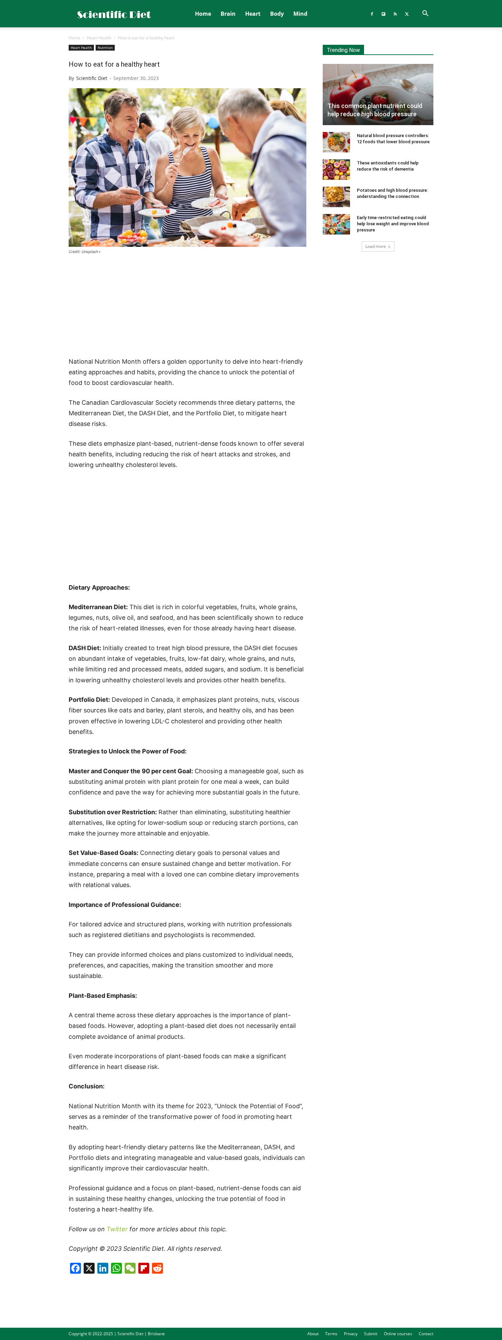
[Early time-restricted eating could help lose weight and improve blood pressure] (336, 224)
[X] (407, 13)
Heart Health (99, 38)
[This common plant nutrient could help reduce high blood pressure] (378, 94)
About (313, 1334)
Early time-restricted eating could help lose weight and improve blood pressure (393, 223)
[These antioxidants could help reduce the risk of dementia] (336, 169)
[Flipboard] (383, 13)
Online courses (398, 1334)
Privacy (351, 1334)
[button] (425, 14)
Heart (253, 13)
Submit (370, 1334)
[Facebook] (372, 13)
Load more (375, 246)
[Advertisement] (187, 306)
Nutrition (105, 47)
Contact (426, 1334)
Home (203, 13)
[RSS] (395, 13)
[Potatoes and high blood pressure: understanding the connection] (336, 197)
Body (277, 13)
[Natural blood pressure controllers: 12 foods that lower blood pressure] (336, 142)
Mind (300, 13)
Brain (228, 13)
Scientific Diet (91, 78)
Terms (331, 1334)
